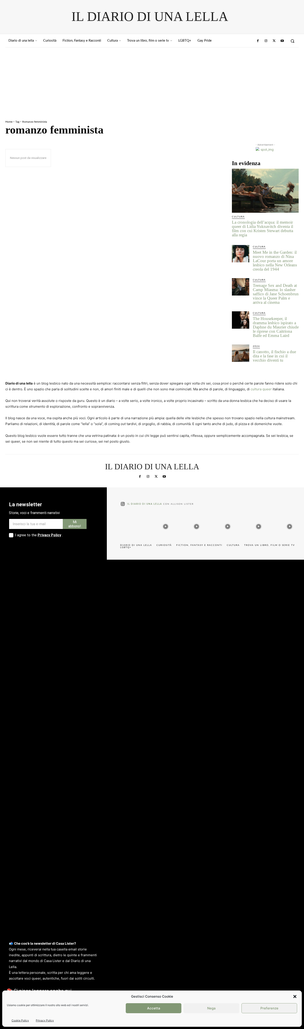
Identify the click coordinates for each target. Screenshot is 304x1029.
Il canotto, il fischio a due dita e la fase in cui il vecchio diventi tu (274, 356)
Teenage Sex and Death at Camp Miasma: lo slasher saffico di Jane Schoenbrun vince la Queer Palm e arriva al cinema (276, 294)
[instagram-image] (134, 525)
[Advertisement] (152, 81)
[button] (295, 996)
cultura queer (261, 389)
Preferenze (269, 1008)
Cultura (238, 217)
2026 (256, 346)
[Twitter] (274, 41)
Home (8, 121)
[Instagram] (266, 41)
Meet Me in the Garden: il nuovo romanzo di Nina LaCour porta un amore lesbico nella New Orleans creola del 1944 (275, 260)
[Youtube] (282, 41)
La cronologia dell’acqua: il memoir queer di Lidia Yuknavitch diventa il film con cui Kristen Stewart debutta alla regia (262, 228)
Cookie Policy (20, 1020)
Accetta (153, 1008)
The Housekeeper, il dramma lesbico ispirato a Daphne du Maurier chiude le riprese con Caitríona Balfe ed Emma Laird (276, 327)
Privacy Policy (45, 1020)
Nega (211, 1008)
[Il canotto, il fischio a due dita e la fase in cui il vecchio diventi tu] (240, 353)
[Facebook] (258, 41)
